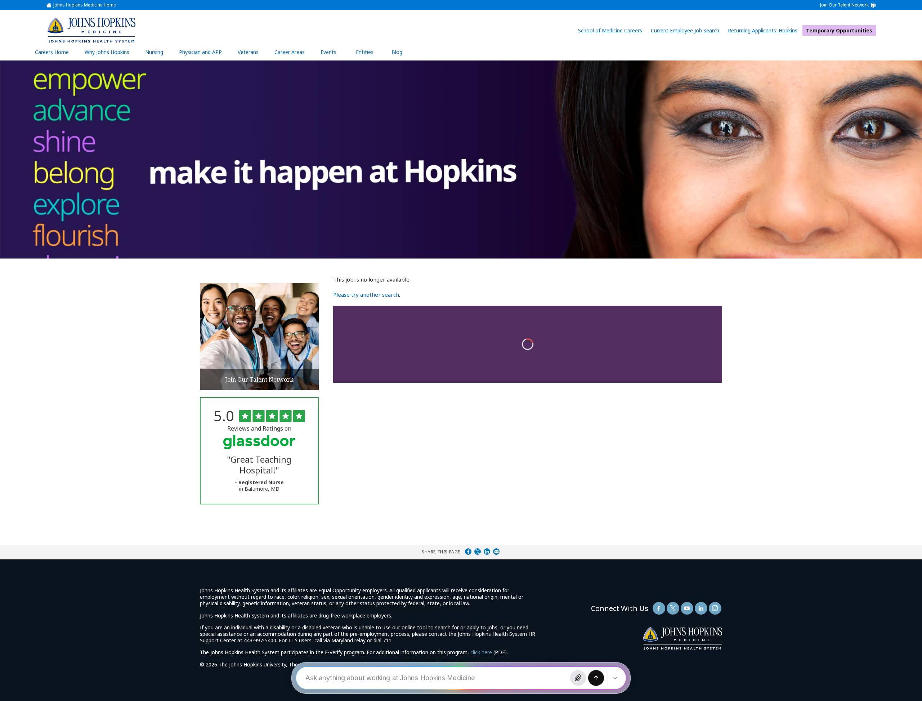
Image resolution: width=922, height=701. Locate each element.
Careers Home (52, 52)
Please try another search (366, 294)
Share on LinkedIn (487, 551)
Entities (370, 54)
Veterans (248, 52)
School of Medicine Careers (612, 30)
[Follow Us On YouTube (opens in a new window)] (687, 608)
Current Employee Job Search (687, 30)
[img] (91, 30)
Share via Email (496, 551)
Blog (396, 52)
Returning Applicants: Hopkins (764, 30)
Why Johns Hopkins (107, 52)
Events (328, 52)
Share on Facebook (468, 551)
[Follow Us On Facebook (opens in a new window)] (658, 608)
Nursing (157, 54)
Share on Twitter (477, 551)
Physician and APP (204, 54)
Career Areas (289, 52)
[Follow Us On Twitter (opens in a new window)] (672, 608)
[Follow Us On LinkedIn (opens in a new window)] (701, 608)
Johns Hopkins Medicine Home (84, 5)
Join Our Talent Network (844, 5)
